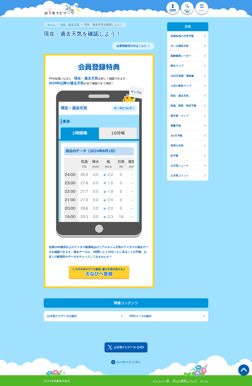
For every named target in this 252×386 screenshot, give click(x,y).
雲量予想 (176, 125)
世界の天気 (177, 145)
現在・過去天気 (69, 24)
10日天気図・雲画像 (182, 75)
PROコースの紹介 (140, 316)
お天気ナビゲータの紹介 (62, 316)
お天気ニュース (180, 165)
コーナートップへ (128, 362)
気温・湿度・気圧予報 (183, 105)
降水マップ (177, 65)
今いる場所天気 (180, 45)
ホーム (51, 24)
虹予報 (174, 155)
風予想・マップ (180, 115)
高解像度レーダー (181, 55)
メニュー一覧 (161, 380)
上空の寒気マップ (181, 85)
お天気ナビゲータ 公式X (129, 347)
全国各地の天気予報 (182, 35)
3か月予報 (176, 135)
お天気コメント (180, 175)
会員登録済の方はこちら (131, 45)
